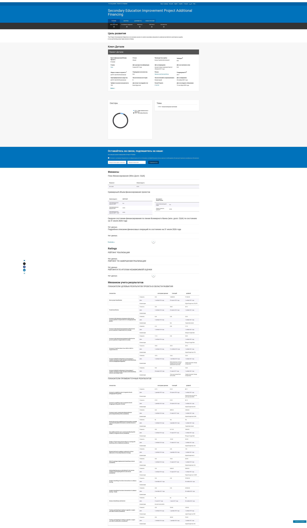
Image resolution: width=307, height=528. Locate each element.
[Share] (24, 267)
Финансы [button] (139, 24)
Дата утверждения (160, 65)
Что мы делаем (112, 3)
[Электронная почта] (24, 260)
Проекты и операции (122, 3)
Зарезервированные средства (119, 77)
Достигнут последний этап (140, 83)
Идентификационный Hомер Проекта (118, 58)
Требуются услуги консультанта (120, 83)
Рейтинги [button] (151, 24)
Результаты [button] (164, 24)
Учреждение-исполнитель (140, 72)
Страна (113, 65)
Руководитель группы (161, 58)
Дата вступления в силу (183, 65)
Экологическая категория (140, 77)
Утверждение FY (182, 72)
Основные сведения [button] (126, 24)
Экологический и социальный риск (164, 77)
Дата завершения (182, 77)
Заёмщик (180, 58)
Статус (135, 58)
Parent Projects (159, 83)
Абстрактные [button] (114, 24)
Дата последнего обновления (185, 83)
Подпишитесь (154, 162)
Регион (157, 72)
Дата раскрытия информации (141, 65)
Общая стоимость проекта (119, 72)
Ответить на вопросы (300, 521)
